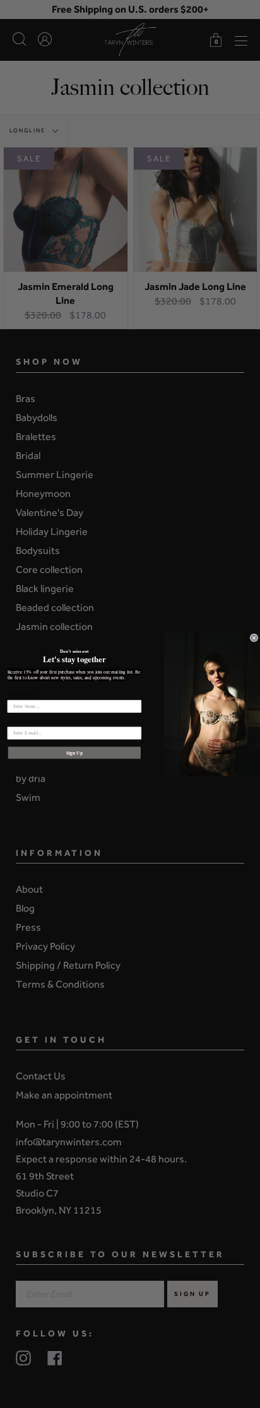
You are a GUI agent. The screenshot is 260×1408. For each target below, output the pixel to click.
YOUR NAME (22, 695)
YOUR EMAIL (23, 721)
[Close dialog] (254, 637)
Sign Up (74, 752)
